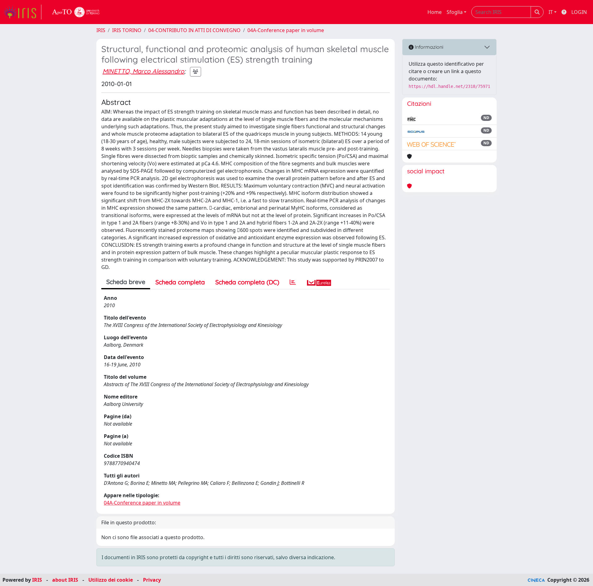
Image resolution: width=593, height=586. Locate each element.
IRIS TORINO (126, 30)
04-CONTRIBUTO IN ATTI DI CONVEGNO (194, 30)
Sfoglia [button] (455, 12)
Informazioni (428, 47)
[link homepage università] (76, 12)
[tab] (292, 282)
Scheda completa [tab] (180, 282)
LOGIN (579, 12)
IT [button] (551, 12)
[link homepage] (22, 12)
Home (434, 12)
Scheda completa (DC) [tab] (247, 282)
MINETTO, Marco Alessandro (143, 71)
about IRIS (65, 579)
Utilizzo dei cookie (110, 579)
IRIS (100, 30)
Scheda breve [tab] (125, 282)
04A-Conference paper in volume (285, 30)
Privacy (152, 579)
